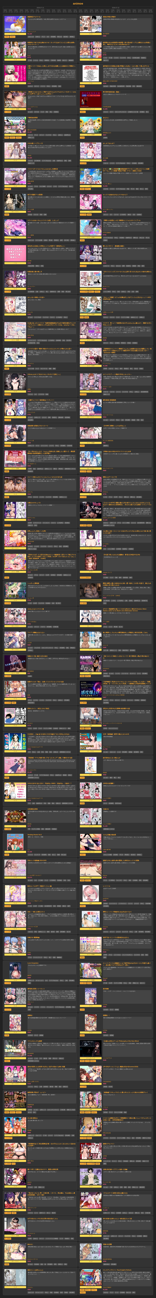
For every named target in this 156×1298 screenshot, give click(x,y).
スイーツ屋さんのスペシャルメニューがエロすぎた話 (45, 477)
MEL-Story (31, 1161)
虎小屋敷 (105, 158)
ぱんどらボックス (108, 468)
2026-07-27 (21, 11)
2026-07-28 (27, 11)
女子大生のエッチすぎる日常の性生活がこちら (43, 1218)
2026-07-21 (40, 7)
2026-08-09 (81, 11)
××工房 (30, 642)
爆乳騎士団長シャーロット (36, 989)
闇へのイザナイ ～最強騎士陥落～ (114, 246)
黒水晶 (29, 824)
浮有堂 (29, 155)
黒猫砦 (105, 772)
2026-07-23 (5, 11)
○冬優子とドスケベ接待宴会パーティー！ (41, 400)
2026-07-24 (11, 11)
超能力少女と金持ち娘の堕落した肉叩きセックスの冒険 (121, 860)
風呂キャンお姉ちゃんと (35, 1270)
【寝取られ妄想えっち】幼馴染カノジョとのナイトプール (122, 220)
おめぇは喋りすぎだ (33, 1081)
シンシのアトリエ (33, 106)
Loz (29, 849)
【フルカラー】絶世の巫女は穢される (115, 1193)
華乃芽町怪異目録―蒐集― (111, 92)
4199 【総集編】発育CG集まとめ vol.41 (116, 734)
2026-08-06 (70, 11)
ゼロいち (30, 492)
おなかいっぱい (107, 386)
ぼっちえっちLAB (32, 570)
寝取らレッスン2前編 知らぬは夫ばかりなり (117, 912)
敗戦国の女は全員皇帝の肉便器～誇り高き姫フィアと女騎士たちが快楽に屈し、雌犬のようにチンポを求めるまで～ (127, 43)
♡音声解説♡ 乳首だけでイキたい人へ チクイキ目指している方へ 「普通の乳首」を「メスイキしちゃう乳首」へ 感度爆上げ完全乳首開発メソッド (127, 682)
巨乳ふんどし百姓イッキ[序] (37, 531)
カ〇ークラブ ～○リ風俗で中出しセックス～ (117, 374)
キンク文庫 (31, 209)
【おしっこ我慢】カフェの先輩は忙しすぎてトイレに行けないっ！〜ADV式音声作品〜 (127, 298)
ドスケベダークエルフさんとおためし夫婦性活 (43, 169)
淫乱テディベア (32, 1207)
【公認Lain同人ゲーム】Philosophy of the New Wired (121, 1041)
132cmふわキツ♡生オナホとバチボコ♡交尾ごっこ (44, 374)
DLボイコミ (106, 286)
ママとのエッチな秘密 (35, 1041)
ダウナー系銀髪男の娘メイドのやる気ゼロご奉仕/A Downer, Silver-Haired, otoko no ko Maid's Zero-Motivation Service (125, 610)
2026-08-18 (118, 11)
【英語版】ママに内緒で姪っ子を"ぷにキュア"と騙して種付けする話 (50, 758)
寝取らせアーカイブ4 (110, 477)
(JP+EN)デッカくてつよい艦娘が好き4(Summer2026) (120, 1066)
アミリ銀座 (106, 621)
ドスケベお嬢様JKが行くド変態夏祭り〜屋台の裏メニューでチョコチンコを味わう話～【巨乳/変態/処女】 (127, 1119)
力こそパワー (31, 286)
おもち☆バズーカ (33, 1259)
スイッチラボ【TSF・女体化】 (112, 595)
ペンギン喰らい (107, 183)
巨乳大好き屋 (107, 1133)
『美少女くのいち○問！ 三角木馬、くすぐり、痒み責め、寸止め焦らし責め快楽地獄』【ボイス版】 (51, 1194)
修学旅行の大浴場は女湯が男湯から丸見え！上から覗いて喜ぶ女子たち (126, 66)
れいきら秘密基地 (108, 440)
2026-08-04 (59, 11)
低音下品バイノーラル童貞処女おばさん (116, 937)
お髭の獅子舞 (107, 849)
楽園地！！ (106, 1015)
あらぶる (30, 312)
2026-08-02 (48, 11)
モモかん (105, 492)
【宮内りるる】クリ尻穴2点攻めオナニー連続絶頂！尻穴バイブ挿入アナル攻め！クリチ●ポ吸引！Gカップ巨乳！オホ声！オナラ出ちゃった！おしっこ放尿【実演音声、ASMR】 (52, 556)
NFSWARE (31, 1053)
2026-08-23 (140, 11)
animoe (78, 3)
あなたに (106, 117)
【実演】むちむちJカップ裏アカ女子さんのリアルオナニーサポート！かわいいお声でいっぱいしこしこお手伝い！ (52, 93)
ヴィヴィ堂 (31, 440)
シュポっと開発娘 (33, 583)
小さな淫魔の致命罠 (109, 835)
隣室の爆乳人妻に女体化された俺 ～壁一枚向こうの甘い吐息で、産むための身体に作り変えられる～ (127, 584)
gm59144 (105, 898)
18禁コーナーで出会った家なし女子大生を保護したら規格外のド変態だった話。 (51, 67)
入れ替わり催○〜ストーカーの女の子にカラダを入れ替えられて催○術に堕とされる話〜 (127, 532)
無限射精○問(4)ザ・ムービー (37, 1092)
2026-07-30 (37, 11)
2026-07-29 (32, 11)
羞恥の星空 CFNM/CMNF (110, 81)
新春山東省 (31, 181)
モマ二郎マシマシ (108, 209)
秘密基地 (105, 1231)
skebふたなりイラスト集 (36, 609)
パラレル (105, 1107)
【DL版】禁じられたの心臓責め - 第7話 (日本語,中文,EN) (121, 554)
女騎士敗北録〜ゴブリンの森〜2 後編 (115, 1169)
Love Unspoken (33, 963)
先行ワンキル (31, 517)
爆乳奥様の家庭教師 (109, 400)
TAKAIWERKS (107, 1081)
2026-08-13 (91, 11)
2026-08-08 (75, 11)
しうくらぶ (31, 81)
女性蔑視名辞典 (33, 809)
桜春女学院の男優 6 (109, 17)
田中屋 (29, 260)
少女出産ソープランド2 (35, 143)
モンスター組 (107, 1182)
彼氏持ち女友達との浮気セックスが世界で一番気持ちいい (46, 246)
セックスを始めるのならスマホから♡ (115, 194)
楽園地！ (30, 1015)
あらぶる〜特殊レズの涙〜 (36, 297)
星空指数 (106, 989)
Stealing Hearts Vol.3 (35, 834)
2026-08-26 (150, 11)
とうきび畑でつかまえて (34, 875)
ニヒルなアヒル (107, 1058)
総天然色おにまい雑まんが (111, 758)
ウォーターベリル (108, 415)
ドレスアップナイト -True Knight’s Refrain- (117, 1270)
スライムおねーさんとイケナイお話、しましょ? (43, 220)
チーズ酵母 (31, 235)
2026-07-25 (16, 11)
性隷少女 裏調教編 (33, 937)
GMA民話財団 (107, 106)
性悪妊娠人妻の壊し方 (35, 271)
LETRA (105, 1004)
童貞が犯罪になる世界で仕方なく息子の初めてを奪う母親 (46, 1066)
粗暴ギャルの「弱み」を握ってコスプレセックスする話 (46, 681)
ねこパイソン (107, 747)
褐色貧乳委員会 (107, 1259)
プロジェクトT (32, 31)
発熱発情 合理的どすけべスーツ (38, 426)
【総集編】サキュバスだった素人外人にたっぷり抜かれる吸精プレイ (125, 1092)
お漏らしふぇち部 (108, 312)
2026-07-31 (43, 11)
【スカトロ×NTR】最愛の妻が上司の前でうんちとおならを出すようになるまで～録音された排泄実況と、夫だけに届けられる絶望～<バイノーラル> (127, 504)
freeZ (29, 55)
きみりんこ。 (107, 949)
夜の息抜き (31, 671)
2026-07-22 (115, 7)
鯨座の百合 (31, 335)
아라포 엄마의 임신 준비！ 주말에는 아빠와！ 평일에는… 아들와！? (49, 783)
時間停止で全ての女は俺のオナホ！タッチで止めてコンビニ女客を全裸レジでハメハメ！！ (51, 43)
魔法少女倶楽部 (32, 130)
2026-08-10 (86, 11)
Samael (105, 978)
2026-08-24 (145, 11)
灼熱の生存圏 (107, 1244)
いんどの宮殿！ (107, 798)
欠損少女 (106, 809)
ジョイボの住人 (32, 621)
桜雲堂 (105, 338)
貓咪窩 (29, 975)
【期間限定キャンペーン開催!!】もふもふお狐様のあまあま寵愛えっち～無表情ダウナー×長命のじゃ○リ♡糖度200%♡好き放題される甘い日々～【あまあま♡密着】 (127, 350)
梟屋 (29, 695)
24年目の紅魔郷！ (109, 783)
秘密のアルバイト (109, 1144)
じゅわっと (106, 1207)
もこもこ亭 (31, 598)
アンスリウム (107, 363)
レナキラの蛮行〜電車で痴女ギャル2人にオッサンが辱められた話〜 (50, 348)
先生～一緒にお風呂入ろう (36, 912)
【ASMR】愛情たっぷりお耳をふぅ (114, 426)
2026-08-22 (134, 11)
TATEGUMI (31, 541)
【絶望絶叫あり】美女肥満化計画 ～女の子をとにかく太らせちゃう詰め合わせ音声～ (52, 1144)
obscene (105, 926)
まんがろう (31, 363)
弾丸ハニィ (31, 1002)
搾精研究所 (31, 1104)
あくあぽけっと (32, 463)
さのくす (105, 645)
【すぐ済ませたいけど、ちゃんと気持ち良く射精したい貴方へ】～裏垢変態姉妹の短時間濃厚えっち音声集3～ (51, 452)
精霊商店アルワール (34, 17)
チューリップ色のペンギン (35, 901)
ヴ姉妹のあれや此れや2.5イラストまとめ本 (117, 451)
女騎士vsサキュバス (34, 503)
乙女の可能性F (107, 1287)
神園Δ (29, 389)
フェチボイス (31, 1233)
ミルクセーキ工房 (33, 926)
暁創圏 (29, 1130)
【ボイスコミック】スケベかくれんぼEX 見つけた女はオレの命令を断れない (127, 272)
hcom (104, 53)
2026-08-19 (124, 11)
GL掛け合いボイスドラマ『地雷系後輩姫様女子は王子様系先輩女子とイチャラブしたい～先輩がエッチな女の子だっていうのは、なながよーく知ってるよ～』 (52, 325)
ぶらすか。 (31, 1287)
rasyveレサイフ (107, 572)
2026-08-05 (64, 11)
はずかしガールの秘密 (109, 517)
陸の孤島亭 (106, 33)
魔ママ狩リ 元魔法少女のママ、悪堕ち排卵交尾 (43, 1169)
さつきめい (106, 544)
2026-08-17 (113, 11)
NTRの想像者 (107, 232)
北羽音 (105, 1156)
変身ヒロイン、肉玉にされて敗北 (38, 708)
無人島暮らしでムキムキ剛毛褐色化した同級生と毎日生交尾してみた (125, 632)
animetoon (106, 668)
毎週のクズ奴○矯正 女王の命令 (38, 656)
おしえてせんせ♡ (109, 143)
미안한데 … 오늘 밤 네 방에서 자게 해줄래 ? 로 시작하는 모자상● (48, 734)
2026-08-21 (129, 11)
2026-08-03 (54, 11)
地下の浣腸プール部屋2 (35, 194)
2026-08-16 (107, 11)
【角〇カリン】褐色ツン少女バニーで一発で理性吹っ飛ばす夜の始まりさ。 (126, 657)
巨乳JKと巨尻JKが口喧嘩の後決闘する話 (116, 708)
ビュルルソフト (32, 770)
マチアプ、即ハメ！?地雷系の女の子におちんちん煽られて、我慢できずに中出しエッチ (127, 324)
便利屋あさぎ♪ (107, 132)
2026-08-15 (102, 11)
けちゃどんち (31, 412)
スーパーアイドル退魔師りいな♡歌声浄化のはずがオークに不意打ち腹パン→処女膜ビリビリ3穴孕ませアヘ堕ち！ (127, 964)
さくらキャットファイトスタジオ (112, 723)
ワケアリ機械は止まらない (36, 632)
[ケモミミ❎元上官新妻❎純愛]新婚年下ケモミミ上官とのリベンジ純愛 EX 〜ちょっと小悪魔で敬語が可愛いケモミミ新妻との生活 (126, 170)
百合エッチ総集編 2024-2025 (37, 860)
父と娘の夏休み (33, 1118)
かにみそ (30, 723)
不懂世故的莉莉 (33, 117)
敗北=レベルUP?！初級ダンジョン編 (40, 886)
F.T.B (104, 261)
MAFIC (30, 1182)
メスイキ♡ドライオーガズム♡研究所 (113, 695)
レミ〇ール (106, 886)
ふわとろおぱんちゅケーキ (35, 747)
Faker (29, 952)
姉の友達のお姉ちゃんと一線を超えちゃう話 (117, 1218)
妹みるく (30, 1244)
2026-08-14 (97, 11)
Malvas (105, 875)
